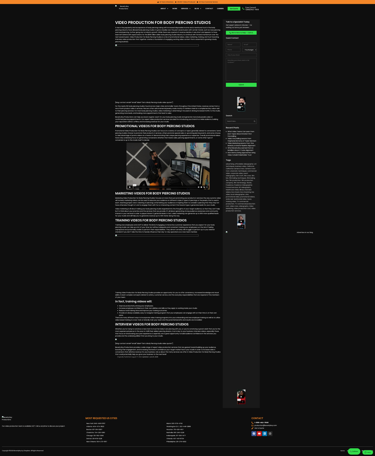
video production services (240, 209)
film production (235, 180)
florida (249, 183)
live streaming (245, 192)
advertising (230, 164)
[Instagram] (270, 433)
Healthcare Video (232, 190)
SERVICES (184, 8)
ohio (247, 194)
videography (243, 206)
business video (240, 166)
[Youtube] (259, 433)
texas (249, 199)
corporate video (237, 173)
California (250, 166)
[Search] (249, 121)
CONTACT (209, 8)
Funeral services (232, 187)
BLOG (197, 8)
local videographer (238, 194)
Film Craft (239, 176)
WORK (174, 8)
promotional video (233, 197)
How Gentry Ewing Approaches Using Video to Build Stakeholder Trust (241, 153)
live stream (235, 192)
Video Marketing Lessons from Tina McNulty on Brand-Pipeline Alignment (241, 144)
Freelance (229, 185)
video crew (234, 206)
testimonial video (240, 199)
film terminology (240, 183)
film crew (247, 176)
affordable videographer (244, 164)
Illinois (242, 190)
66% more (203, 213)
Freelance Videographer (243, 185)
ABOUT (163, 8)
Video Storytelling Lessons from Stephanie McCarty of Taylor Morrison (242, 139)
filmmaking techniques (237, 178)
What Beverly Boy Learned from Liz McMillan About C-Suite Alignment (240, 149)
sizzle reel (229, 199)
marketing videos (130, 200)
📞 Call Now (354, 451)
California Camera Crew (235, 168)
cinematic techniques (238, 171)
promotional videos (213, 135)
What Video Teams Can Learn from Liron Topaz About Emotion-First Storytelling (241, 133)
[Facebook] (253, 433)
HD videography (245, 187)
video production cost (242, 208)
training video (231, 201)
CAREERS (220, 8)
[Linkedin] (264, 433)
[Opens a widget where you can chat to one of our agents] (367, 452)
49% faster (164, 216)
